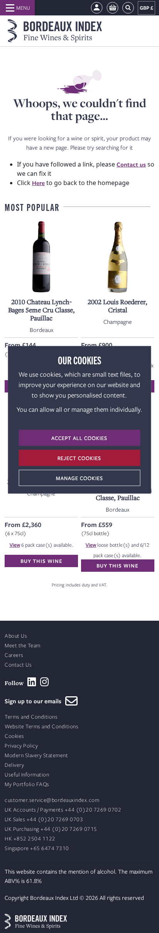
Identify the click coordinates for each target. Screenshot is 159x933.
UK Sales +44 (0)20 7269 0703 (44, 819)
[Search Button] (128, 8)
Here (38, 183)
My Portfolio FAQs (27, 784)
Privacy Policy (21, 746)
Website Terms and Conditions (41, 726)
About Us (16, 636)
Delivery (14, 765)
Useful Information (27, 774)
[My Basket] (112, 8)
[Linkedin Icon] (31, 682)
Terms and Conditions (31, 717)
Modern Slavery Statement (36, 755)
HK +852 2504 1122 (30, 838)
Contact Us (18, 665)
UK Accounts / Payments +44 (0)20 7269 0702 (63, 810)
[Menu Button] (17, 7)
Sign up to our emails (35, 701)
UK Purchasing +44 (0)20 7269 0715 (51, 829)
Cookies (14, 736)
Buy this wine (41, 560)
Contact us (131, 164)
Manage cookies (79, 478)
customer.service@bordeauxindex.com (52, 800)
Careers (14, 655)
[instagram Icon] (44, 682)
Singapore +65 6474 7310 (37, 848)
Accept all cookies (79, 438)
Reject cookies (79, 458)
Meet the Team (23, 645)
